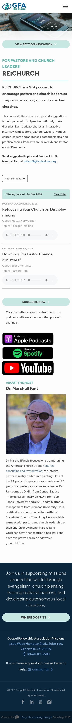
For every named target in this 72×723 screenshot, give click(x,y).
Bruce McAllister (22, 265)
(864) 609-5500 (38, 654)
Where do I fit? (33, 617)
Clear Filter (60, 194)
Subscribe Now (33, 302)
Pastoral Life (20, 271)
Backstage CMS (61, 717)
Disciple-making (22, 226)
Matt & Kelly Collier (24, 220)
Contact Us (40, 669)
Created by (7, 717)
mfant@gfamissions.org (40, 161)
